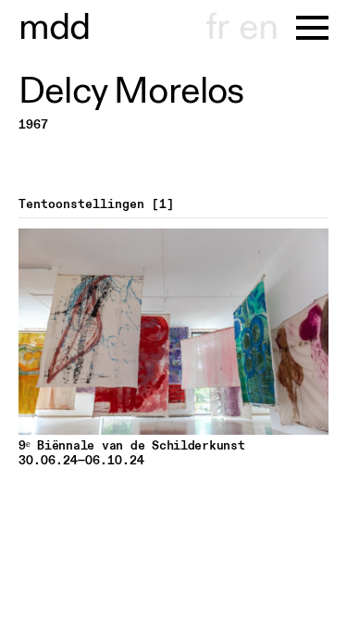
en (258, 27)
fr (217, 27)
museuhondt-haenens (55, 27)
